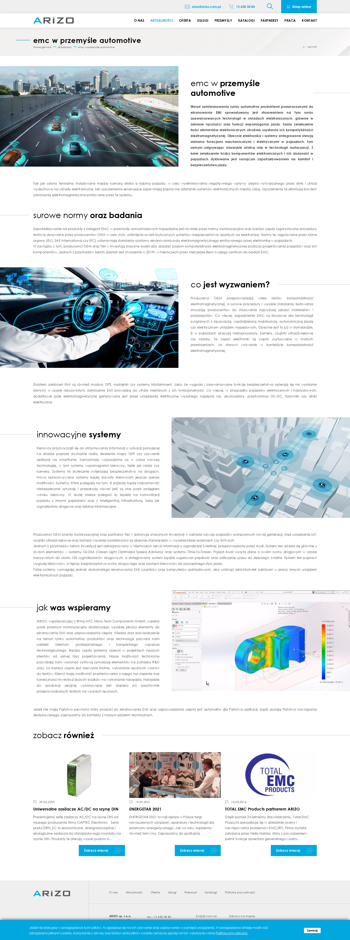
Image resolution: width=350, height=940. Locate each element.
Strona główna (42, 47)
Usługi (202, 20)
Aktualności (161, 20)
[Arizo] (53, 20)
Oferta (185, 20)
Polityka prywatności (240, 892)
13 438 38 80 (162, 917)
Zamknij (312, 930)
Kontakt (309, 20)
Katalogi (246, 20)
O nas (139, 20)
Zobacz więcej (96, 850)
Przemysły (223, 20)
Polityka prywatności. (232, 933)
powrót (312, 47)
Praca (290, 20)
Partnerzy (269, 20)
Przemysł (191, 892)
